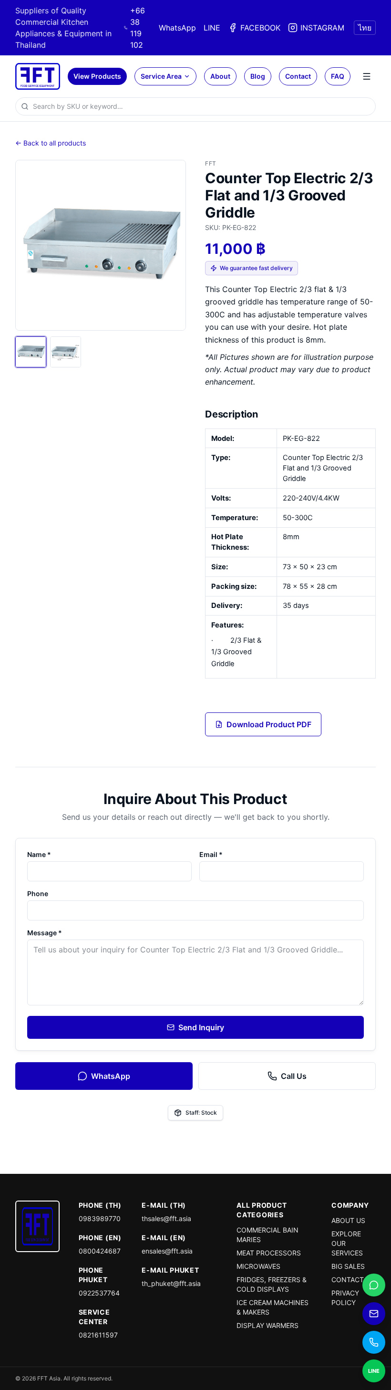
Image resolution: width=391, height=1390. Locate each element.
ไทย (364, 27)
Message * (44, 933)
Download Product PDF (268, 724)
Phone (37, 893)
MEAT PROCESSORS (269, 1253)
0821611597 (98, 1335)
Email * (211, 854)
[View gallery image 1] (30, 351)
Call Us (294, 1076)
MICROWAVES (258, 1266)
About (220, 76)
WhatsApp (177, 27)
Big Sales (348, 1266)
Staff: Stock (201, 1112)
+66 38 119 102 (137, 28)
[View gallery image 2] (65, 351)
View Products (97, 76)
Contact (298, 76)
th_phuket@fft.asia (171, 1283)
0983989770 (100, 1218)
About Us (348, 1220)
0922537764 (99, 1293)
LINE (212, 27)
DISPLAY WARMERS (267, 1325)
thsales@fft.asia (166, 1218)
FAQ (337, 76)
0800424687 (100, 1251)
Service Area (161, 76)
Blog (257, 76)
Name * (39, 854)
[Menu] (366, 76)
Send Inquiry (201, 1027)
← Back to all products (50, 143)
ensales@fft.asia (167, 1251)
